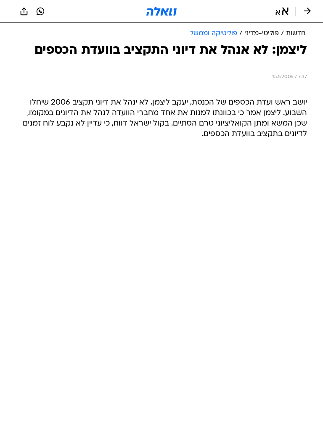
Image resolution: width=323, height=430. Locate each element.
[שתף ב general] (24, 11)
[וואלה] (161, 11)
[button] (282, 11)
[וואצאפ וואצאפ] (40, 11)
